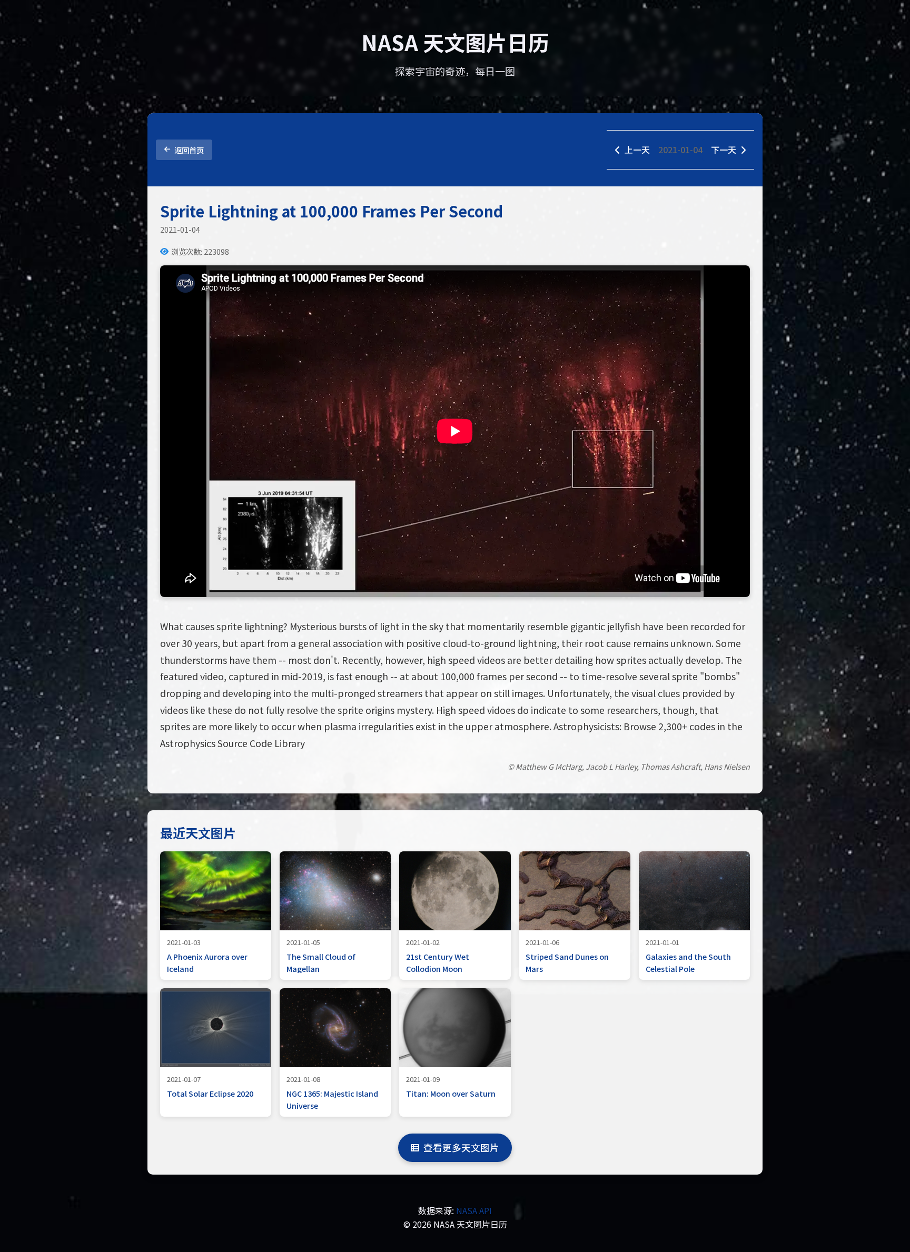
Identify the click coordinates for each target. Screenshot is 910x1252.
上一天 (637, 149)
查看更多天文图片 (461, 1147)
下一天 (723, 149)
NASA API (474, 1210)
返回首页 (189, 149)
